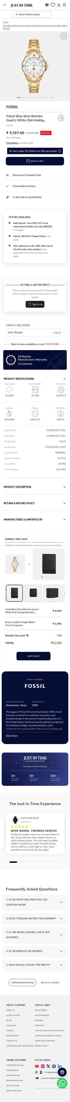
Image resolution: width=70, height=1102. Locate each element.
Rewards (39, 1020)
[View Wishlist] (53, 5)
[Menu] (4, 5)
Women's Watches (14, 1080)
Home (5, 22)
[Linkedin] (60, 1066)
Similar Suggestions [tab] (23, 982)
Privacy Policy (41, 1046)
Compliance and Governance (20, 1046)
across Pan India (19, 143)
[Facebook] (54, 1066)
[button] (64, 36)
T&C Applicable (25, 363)
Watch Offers (12, 1086)
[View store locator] (47, 5)
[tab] (14, 593)
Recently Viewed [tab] (50, 982)
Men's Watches (13, 1075)
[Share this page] (61, 118)
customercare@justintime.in (51, 1078)
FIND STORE (52, 344)
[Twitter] (48, 1066)
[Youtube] (37, 1066)
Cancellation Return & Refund (49, 1030)
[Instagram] (43, 1066)
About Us (10, 1010)
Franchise (11, 1025)
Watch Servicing (14, 1091)
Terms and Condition (45, 1041)
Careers (10, 1030)
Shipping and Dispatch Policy (48, 1036)
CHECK (57, 332)
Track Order (41, 1010)
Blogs (9, 1020)
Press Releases (12, 1036)
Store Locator (13, 1015)
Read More (12, 735)
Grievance (40, 1025)
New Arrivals (12, 1070)
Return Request (42, 1015)
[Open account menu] (59, 5)
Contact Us (11, 1041)
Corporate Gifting (14, 1065)
